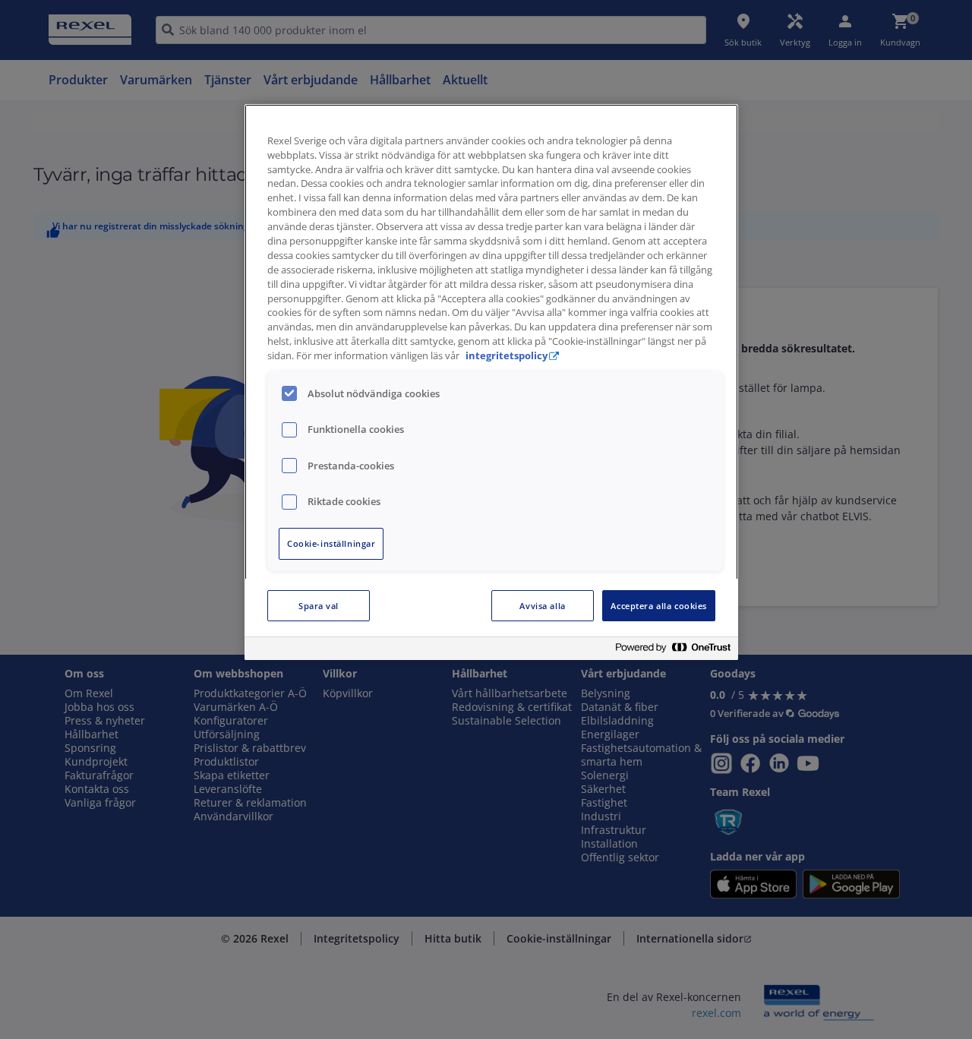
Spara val (318, 605)
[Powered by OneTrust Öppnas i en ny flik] (673, 650)
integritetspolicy (506, 355)
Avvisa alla (542, 605)
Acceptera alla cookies (659, 605)
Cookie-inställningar (331, 543)
